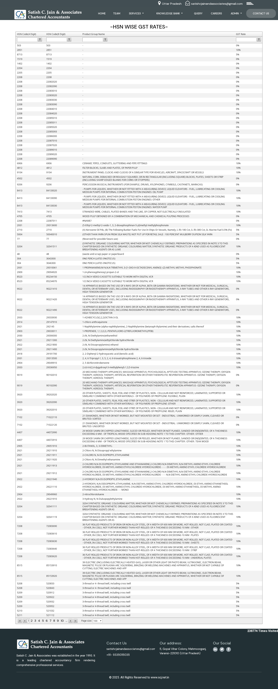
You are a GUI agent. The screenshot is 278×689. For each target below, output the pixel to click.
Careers (216, 13)
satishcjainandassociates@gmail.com (217, 4)
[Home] (48, 14)
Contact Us (261, 13)
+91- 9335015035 (118, 655)
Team (116, 13)
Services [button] (135, 13)
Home (102, 13)
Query (198, 13)
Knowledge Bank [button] (168, 13)
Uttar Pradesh (172, 4)
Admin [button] (235, 13)
